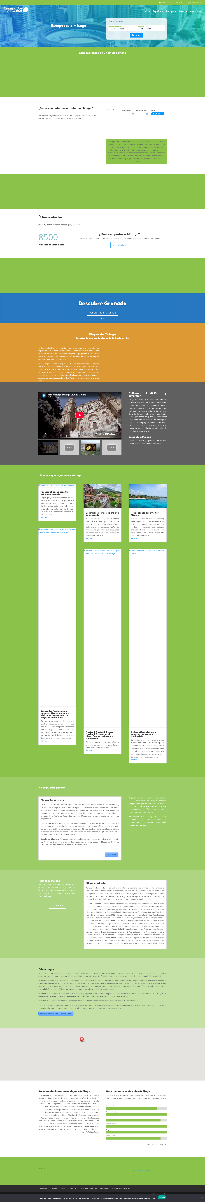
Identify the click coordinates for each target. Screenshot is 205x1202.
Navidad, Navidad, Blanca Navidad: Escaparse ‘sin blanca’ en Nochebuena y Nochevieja (99, 735)
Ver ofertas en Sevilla (102, 314)
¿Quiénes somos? (165, 3)
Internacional (187, 11)
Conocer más (112, 855)
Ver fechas (57, 905)
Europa (170, 11)
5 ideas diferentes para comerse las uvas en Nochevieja (143, 734)
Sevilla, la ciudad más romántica (102, 302)
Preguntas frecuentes (193, 3)
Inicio (147, 11)
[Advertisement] (102, 75)
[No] (202, 1198)
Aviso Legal (43, 1188)
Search (157, 114)
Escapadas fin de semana (141, 1170)
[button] (82, 1039)
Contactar (178, 3)
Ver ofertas (119, 245)
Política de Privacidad (88, 1188)
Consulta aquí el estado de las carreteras (56, 1014)
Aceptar (162, 1197)
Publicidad (104, 1188)
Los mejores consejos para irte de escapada (102, 513)
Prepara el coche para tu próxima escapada (54, 493)
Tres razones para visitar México (145, 513)
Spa (199, 11)
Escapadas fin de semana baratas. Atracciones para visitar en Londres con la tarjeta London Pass (55, 714)
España (156, 11)
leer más (44, 517)
